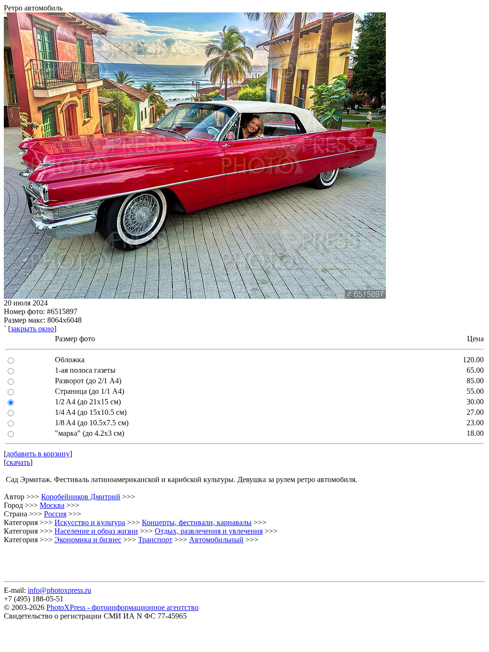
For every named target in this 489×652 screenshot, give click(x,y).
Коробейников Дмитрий (80, 497)
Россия (55, 514)
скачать (18, 462)
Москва (52, 505)
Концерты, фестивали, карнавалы (197, 522)
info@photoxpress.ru (59, 590)
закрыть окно (32, 329)
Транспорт (155, 540)
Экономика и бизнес (87, 540)
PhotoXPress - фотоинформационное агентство (122, 607)
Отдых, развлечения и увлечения (209, 531)
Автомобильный (216, 540)
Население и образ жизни (96, 531)
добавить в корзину (38, 454)
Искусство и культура (89, 522)
